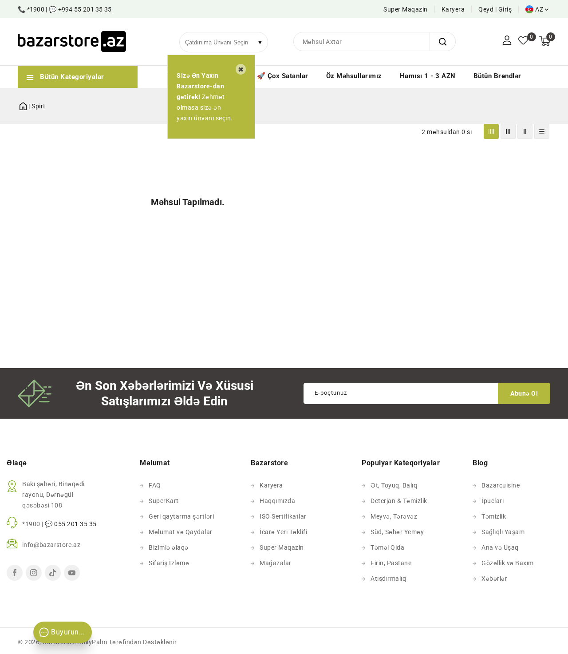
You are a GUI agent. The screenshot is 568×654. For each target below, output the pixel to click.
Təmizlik (493, 516)
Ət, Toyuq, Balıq (394, 485)
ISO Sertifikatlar (283, 516)
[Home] (23, 104)
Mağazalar (276, 563)
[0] (523, 41)
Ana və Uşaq (500, 547)
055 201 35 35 (75, 523)
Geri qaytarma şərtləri (181, 516)
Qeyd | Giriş (495, 9)
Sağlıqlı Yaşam (503, 531)
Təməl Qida (387, 547)
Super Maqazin (405, 9)
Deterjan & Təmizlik (399, 500)
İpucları (492, 500)
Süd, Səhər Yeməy (397, 531)
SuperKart (164, 500)
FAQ (155, 485)
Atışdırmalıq (388, 578)
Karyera (453, 9)
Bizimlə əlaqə (169, 547)
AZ (539, 9)
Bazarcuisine (500, 485)
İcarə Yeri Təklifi (283, 531)
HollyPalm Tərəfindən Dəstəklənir (127, 642)
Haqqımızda (277, 500)
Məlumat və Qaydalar (181, 531)
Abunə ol (524, 393)
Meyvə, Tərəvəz (394, 516)
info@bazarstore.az (51, 544)
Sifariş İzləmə (169, 563)
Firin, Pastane (391, 563)
